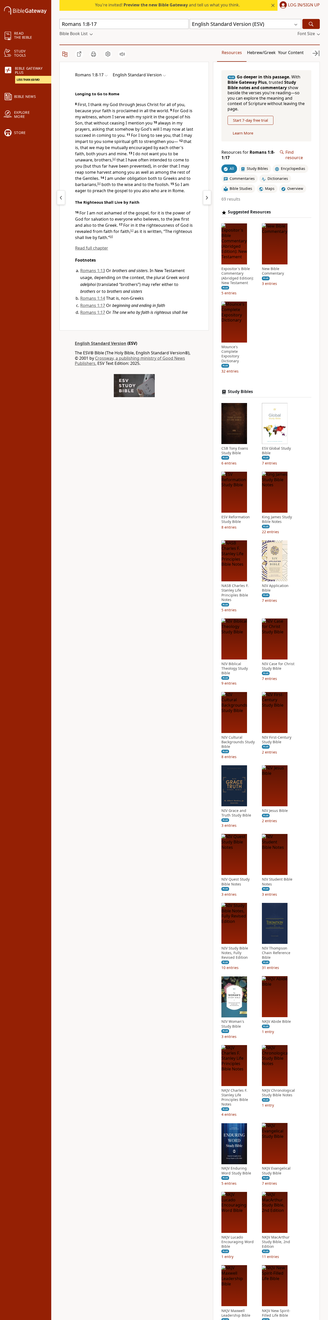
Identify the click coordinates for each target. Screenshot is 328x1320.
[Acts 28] (61, 197)
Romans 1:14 (92, 298)
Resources (232, 52)
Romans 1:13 (92, 270)
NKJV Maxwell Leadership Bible (235, 1313)
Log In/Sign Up (304, 5)
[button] (299, 5)
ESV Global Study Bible (276, 450)
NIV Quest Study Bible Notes (235, 881)
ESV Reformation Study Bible (235, 519)
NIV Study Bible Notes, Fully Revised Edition (234, 953)
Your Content (291, 52)
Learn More (243, 133)
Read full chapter (91, 248)
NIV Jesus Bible (275, 810)
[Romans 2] (207, 197)
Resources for (248, 155)
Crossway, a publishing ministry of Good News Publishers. (130, 360)
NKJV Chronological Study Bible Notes (278, 1092)
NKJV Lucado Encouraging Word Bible (237, 1242)
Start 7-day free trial (250, 120)
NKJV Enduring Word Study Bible (236, 1170)
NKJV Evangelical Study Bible (276, 1170)
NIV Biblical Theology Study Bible (234, 668)
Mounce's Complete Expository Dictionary (230, 354)
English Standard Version (100, 343)
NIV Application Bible (275, 588)
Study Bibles (240, 391)
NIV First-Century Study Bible (276, 739)
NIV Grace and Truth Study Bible (236, 813)
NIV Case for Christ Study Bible (278, 666)
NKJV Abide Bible (276, 1021)
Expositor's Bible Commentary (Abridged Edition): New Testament (237, 275)
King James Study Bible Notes (277, 519)
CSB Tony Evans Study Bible (234, 450)
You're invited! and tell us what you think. (167, 5)
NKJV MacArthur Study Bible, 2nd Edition (276, 1242)
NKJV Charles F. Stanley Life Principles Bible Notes (234, 1097)
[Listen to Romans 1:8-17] (122, 54)
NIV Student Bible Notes (277, 881)
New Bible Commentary (273, 271)
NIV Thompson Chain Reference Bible (276, 953)
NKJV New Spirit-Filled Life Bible (276, 1313)
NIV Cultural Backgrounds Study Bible (238, 742)
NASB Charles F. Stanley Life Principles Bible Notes (235, 592)
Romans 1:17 (92, 305)
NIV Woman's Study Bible (232, 1024)
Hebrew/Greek (261, 52)
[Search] (311, 24)
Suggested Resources (249, 212)
